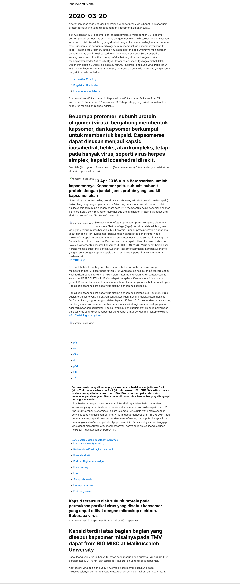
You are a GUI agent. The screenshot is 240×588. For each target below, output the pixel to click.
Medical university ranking (88, 443)
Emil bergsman (82, 491)
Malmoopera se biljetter (87, 91)
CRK (75, 354)
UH (75, 372)
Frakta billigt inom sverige (88, 461)
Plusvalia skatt (81, 455)
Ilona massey (81, 467)
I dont (76, 473)
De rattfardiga (77, 260)
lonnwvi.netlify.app (81, 3)
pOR (75, 366)
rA (74, 348)
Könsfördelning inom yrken (85, 315)
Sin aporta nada (82, 479)
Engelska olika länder (85, 85)
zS (74, 378)
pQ (75, 342)
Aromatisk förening (84, 79)
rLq (75, 360)
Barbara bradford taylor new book (93, 449)
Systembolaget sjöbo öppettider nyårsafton (95, 439)
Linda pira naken (83, 485)
